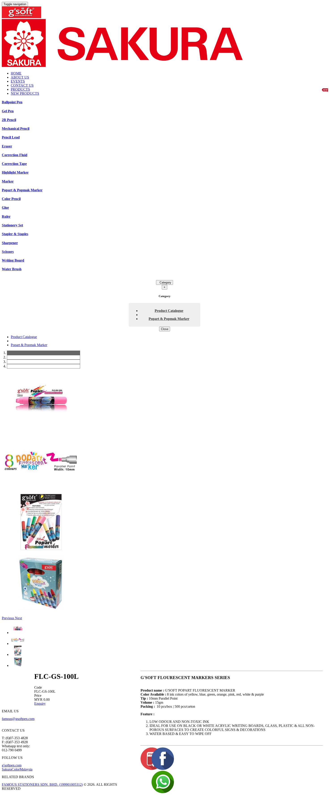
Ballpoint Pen (12, 102)
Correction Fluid (14, 155)
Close (164, 329)
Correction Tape (14, 164)
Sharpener (10, 243)
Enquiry (40, 703)
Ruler (6, 216)
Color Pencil (11, 199)
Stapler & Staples (15, 234)
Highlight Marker (15, 172)
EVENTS (18, 81)
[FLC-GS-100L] (41, 427)
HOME (16, 73)
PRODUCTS (20, 89)
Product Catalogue (169, 311)
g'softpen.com (11, 765)
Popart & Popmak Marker (22, 190)
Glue (5, 207)
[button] (8, 618)
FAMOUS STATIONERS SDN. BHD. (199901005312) (42, 784)
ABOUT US (20, 77)
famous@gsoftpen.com (18, 719)
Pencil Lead (11, 137)
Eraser (7, 146)
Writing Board (13, 260)
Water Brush (11, 269)
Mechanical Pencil (15, 128)
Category (164, 282)
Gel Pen (8, 111)
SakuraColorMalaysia (17, 769)
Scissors (8, 251)
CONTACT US (22, 85)
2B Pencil (9, 120)
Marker (8, 181)
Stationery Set (12, 225)
